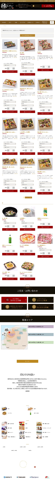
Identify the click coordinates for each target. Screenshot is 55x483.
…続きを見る (14, 96)
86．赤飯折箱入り (42, 245)
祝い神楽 (22, 52)
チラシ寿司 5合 (6, 272)
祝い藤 (39, 52)
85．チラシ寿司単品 (25, 245)
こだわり (37, 22)
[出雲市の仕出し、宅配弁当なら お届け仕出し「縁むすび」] (8, 6)
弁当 (10, 22)
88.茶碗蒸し (23, 218)
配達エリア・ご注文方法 (45, 22)
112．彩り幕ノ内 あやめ (8, 89)
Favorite (16, 47)
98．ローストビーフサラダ (26, 272)
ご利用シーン (30, 22)
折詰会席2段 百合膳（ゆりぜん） (9, 50)
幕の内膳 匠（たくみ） (43, 132)
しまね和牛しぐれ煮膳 (25, 132)
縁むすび (26, 480)
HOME (4, 22)
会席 (16, 22)
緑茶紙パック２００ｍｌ (43, 218)
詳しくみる (27, 361)
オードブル (23, 22)
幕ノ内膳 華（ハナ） (43, 92)
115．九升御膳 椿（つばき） (9, 132)
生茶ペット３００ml (7, 245)
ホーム (5, 25)
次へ (30, 197)
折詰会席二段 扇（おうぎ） (26, 167)
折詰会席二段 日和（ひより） (26, 88)
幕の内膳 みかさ (42, 171)
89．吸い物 (5, 218)
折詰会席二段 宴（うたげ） (8, 167)
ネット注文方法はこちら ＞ (27, 35)
